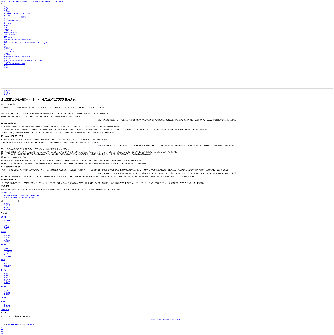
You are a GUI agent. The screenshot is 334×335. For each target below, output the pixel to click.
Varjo (5, 192)
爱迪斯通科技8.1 (13, 324)
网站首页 (7, 6)
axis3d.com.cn (30, 324)
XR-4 (9, 192)
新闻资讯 (7, 93)
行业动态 (7, 209)
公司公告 (7, 206)
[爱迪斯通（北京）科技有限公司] (167, 2)
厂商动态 (7, 95)
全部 (5, 10)
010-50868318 (5, 310)
